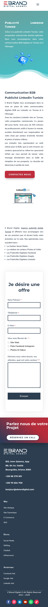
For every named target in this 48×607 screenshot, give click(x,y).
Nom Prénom (14, 300)
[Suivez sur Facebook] (8, 602)
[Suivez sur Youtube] (25, 602)
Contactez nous (20, 174)
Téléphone (13, 312)
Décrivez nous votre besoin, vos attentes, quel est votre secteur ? (24, 358)
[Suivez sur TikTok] (36, 602)
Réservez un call (23, 437)
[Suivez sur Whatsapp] (31, 602)
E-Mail (11, 325)
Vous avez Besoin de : (18, 338)
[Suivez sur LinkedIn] (19, 602)
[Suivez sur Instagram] (14, 602)
